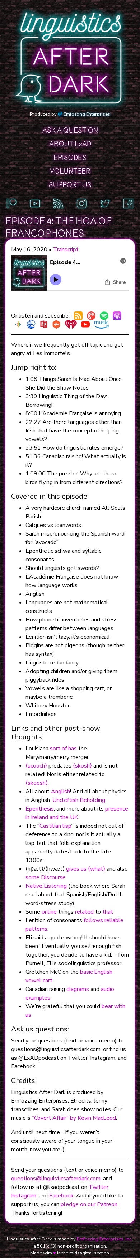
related (84, 912)
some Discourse (45, 877)
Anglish (60, 791)
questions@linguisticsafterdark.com (56, 1178)
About (70, 143)
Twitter (98, 1187)
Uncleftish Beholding (78, 800)
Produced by (70, 114)
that (107, 912)
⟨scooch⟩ (36, 766)
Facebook (61, 1196)
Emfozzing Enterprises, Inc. (104, 1239)
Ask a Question (70, 130)
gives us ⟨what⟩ (85, 869)
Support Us (70, 184)
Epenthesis (39, 809)
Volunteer (70, 171)
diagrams (77, 989)
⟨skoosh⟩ (36, 783)
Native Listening (46, 886)
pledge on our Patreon (89, 1204)
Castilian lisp (55, 826)
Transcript (66, 249)
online (49, 912)
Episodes (70, 157)
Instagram (23, 1196)
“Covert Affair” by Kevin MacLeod (74, 1118)
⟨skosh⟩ (82, 766)
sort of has (63, 749)
